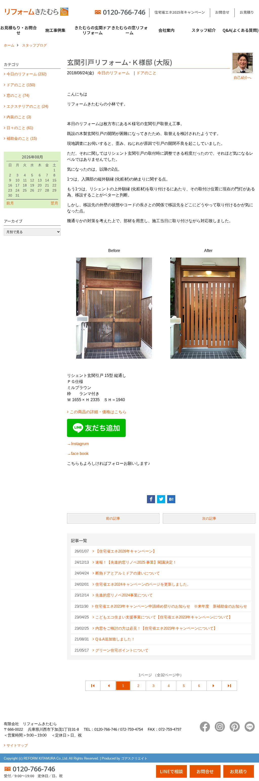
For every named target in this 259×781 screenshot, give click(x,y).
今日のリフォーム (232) (27, 74)
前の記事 (113, 518)
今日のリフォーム (113, 73)
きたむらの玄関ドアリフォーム (92, 30)
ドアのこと (146, 73)
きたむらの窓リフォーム (129, 30)
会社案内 (166, 30)
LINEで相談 (171, 771)
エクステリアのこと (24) (27, 106)
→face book (78, 453)
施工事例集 (55, 30)
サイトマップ (17, 745)
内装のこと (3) (19, 117)
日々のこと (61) (20, 128)
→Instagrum (78, 444)
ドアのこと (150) (21, 85)
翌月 (54, 203)
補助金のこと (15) (22, 138)
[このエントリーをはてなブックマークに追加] (171, 499)
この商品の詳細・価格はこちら (98, 412)
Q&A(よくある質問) (240, 30)
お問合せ (222, 12)
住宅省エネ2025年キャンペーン (180, 12)
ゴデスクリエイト (134, 758)
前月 (10, 203)
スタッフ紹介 (203, 30)
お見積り (247, 12)
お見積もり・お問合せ (18, 30)
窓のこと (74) (18, 95)
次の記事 (209, 518)
